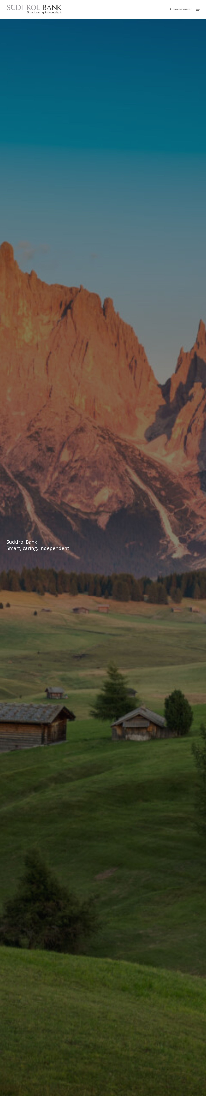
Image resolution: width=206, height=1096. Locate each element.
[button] (198, 9)
